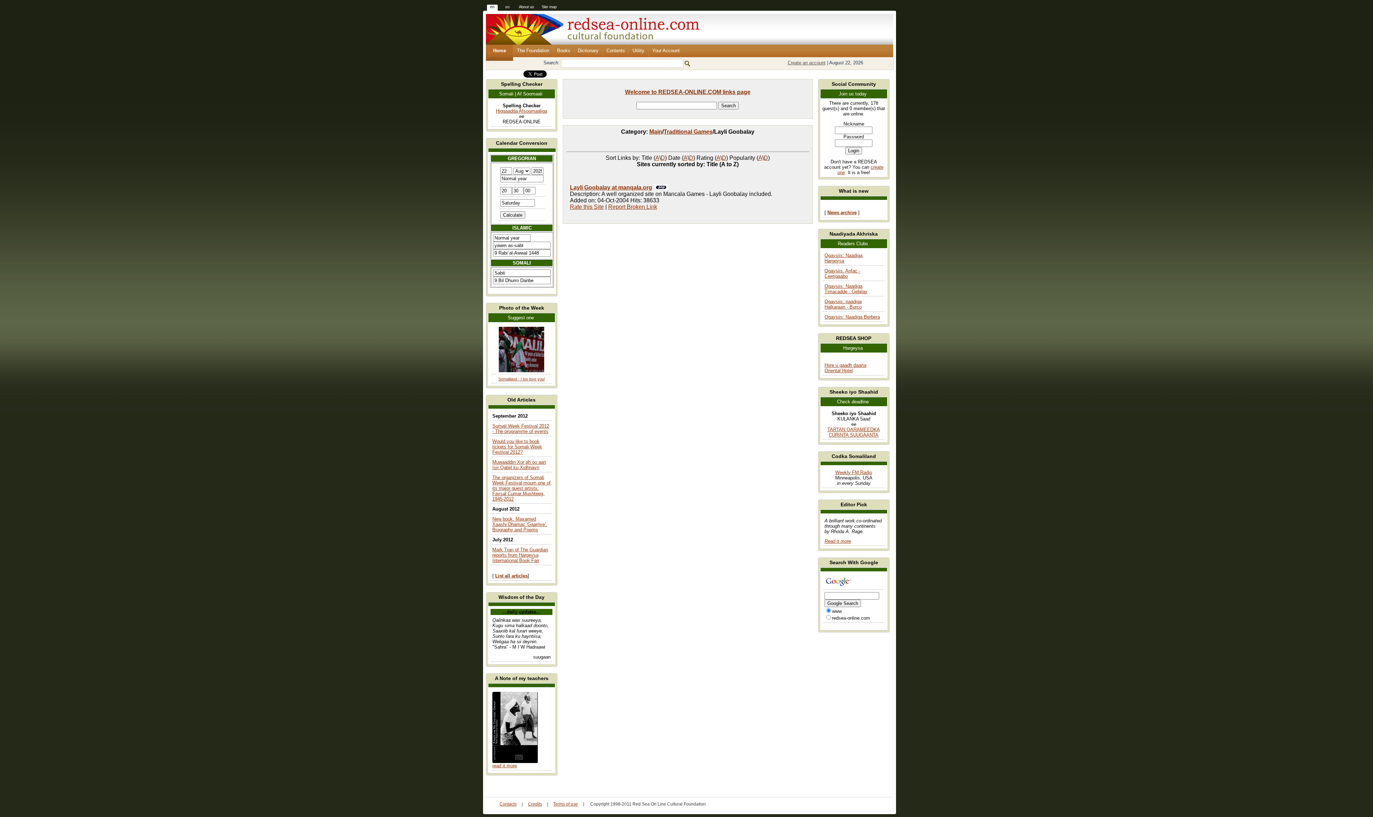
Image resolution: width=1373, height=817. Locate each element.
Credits (535, 804)
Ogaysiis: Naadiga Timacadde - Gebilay (846, 289)
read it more (504, 765)
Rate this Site (587, 207)
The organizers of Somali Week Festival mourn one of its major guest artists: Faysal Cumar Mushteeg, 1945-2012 (521, 488)
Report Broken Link (632, 207)
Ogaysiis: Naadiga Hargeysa (843, 258)
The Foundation (533, 50)
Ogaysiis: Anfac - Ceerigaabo (842, 273)
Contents (615, 50)
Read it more (838, 541)
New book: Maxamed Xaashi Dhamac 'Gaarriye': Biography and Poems (519, 524)
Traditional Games (688, 132)
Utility (638, 50)
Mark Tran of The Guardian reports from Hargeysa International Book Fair (520, 555)
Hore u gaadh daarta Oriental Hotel (845, 368)
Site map (549, 7)
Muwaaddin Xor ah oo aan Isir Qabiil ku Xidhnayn (519, 464)
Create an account (807, 62)
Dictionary (588, 50)
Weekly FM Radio (853, 472)
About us (526, 7)
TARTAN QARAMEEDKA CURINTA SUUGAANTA (853, 432)
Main (655, 132)
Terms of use (565, 804)
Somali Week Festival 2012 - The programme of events (520, 428)
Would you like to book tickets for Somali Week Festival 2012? (517, 447)
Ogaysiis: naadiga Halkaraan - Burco (843, 304)
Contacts (508, 804)
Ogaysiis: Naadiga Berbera (852, 317)
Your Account (666, 50)
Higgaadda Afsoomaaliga (521, 111)
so (507, 7)
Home (499, 50)
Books (563, 50)
